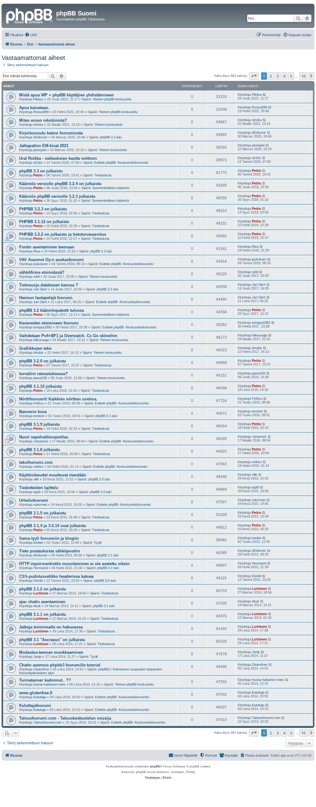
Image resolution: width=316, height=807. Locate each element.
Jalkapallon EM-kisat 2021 (44, 145)
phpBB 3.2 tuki (111, 137)
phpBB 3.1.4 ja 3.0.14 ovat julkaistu (52, 525)
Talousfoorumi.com (47, 722)
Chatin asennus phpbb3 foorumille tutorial (59, 665)
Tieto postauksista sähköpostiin (49, 551)
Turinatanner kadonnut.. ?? (45, 680)
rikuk (37, 606)
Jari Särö (40, 289)
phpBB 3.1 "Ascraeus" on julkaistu (52, 639)
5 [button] (291, 76)
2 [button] (271, 76)
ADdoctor (40, 137)
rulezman (40, 504)
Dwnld (38, 580)
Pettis (38, 175)
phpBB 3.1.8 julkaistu (39, 449)
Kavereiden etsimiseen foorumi (49, 323)
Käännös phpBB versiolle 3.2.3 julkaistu (57, 196)
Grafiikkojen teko (35, 348)
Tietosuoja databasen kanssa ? (48, 285)
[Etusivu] (29, 15)
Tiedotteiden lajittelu (38, 487)
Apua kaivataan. (34, 107)
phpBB (155, 766)
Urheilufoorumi (33, 500)
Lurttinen (40, 593)
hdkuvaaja (41, 340)
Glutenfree (41, 669)
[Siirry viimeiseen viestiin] (265, 94)
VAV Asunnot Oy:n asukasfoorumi (51, 259)
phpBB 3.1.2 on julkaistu (42, 589)
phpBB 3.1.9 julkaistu (39, 424)
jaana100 (40, 378)
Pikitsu (38, 99)
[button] (254, 76)
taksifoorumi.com (36, 462)
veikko (38, 466)
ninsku (38, 124)
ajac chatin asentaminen (42, 601)
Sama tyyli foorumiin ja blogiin (49, 538)
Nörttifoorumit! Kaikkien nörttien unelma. (58, 399)
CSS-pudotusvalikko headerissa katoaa (56, 576)
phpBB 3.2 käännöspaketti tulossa (51, 310)
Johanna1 (40, 441)
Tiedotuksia (102, 175)
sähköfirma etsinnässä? (41, 272)
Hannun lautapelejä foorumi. (46, 297)
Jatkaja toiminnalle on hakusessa (51, 627)
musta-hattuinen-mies (49, 684)
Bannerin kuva (33, 411)
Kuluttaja (39, 697)
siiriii (36, 276)
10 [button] (303, 76)
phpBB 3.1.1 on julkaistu (42, 614)
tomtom (38, 416)
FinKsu (38, 403)
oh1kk (38, 162)
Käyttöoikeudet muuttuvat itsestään (52, 475)
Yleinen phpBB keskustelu (112, 99)
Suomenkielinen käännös (111, 188)
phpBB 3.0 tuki (99, 479)
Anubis (38, 352)
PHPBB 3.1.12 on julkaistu (44, 221)
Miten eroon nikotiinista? (43, 120)
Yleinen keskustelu (108, 124)
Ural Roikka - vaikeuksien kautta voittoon (58, 158)
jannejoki (39, 150)
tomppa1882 (42, 327)
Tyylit (98, 542)
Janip (37, 656)
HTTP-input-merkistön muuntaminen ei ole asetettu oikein (74, 563)
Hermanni (40, 568)
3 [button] (277, 76)
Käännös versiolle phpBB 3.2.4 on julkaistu (60, 183)
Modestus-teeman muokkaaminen (51, 652)
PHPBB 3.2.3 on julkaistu (43, 209)
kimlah (38, 542)
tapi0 (36, 492)
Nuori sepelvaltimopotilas (43, 437)
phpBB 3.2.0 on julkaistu (42, 361)
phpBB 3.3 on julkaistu (41, 171)
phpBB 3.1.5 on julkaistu (42, 513)
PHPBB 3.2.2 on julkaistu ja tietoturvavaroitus (62, 234)
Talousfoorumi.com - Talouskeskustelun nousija (65, 718)
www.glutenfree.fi (35, 693)
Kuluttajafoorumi (35, 705)
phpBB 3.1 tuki (106, 416)
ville (36, 479)
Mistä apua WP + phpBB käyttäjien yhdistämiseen (66, 95)
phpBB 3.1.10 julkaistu (40, 386)
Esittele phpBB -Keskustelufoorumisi (121, 162)
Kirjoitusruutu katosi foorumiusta (51, 133)
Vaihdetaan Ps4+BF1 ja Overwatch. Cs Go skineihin (68, 335)
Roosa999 (41, 112)
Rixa (36, 251)
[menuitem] (31, 35)
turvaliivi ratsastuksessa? (43, 373)
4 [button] (284, 76)
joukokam (40, 264)
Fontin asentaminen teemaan (46, 247)
